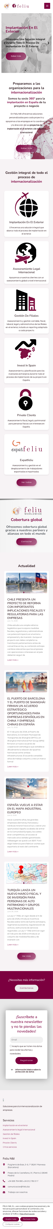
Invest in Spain (26, 365)
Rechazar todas (29, 1219)
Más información (27, 1214)
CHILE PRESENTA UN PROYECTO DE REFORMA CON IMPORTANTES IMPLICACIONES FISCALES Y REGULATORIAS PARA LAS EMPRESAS (26, 609)
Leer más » (12, 660)
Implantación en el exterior (26, 222)
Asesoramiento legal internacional (26, 270)
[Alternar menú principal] (47, 6)
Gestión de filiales (26, 316)
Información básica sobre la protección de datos (28, 1071)
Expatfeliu (26, 460)
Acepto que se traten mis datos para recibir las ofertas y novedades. (26, 1050)
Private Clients (26, 415)
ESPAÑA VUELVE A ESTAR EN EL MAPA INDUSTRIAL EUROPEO (25, 808)
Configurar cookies (13, 1224)
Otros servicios (10, 1147)
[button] (4, 43)
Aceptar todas (11, 1219)
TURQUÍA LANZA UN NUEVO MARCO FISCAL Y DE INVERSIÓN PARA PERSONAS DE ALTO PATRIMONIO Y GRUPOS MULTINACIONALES (24, 899)
